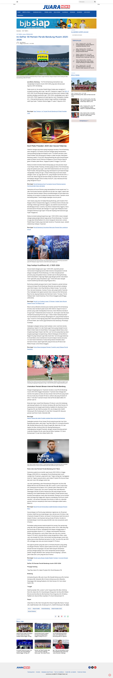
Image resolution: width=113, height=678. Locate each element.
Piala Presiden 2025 (57, 608)
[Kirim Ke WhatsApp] (68, 616)
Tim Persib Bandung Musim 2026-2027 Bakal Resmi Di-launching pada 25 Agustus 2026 (60, 635)
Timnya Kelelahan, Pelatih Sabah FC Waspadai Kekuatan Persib (85, 45)
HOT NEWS (19, 34)
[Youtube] (95, 667)
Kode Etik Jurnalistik (70, 672)
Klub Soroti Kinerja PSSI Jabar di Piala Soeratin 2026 (83, 95)
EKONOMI (72, 12)
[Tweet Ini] (58, 616)
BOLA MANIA (57, 12)
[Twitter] (92, 667)
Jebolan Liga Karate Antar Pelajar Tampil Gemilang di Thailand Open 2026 (85, 61)
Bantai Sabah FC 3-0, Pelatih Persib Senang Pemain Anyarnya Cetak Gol (85, 56)
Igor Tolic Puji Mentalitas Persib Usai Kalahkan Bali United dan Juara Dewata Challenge (60, 652)
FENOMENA (20, 15)
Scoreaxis (80, 35)
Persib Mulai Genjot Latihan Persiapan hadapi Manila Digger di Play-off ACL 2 (42, 635)
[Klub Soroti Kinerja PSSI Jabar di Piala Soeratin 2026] (83, 85)
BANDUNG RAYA (37, 12)
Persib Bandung (46, 608)
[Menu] (18, 1)
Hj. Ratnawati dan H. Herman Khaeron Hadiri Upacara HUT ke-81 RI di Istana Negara (85, 67)
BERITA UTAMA (26, 12)
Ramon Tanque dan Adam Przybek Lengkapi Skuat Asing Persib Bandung (46, 418)
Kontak (38, 672)
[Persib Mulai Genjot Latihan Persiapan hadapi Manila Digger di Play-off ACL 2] (43, 627)
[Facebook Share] (55, 616)
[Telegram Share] (65, 616)
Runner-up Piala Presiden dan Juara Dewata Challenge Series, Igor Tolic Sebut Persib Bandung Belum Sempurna (42, 652)
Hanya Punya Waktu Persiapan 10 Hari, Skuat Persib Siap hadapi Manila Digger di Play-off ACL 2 (24, 635)
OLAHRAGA (65, 12)
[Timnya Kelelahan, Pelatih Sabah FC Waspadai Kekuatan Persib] (75, 108)
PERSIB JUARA (48, 12)
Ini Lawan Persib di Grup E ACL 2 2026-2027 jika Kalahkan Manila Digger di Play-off (24, 652)
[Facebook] (89, 667)
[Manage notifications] (110, 675)
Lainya (24, 34)
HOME (18, 12)
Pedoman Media (82, 672)
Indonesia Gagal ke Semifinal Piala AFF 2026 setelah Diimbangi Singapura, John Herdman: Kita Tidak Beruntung (88, 114)
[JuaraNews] (56, 7)
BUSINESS (79, 12)
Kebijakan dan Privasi (47, 672)
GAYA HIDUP (87, 12)
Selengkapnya (83, 120)
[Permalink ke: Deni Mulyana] (18, 43)
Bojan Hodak (36, 608)
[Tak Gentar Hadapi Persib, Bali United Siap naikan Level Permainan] (75, 101)
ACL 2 (66, 91)
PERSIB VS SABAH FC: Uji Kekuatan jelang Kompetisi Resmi (84, 51)
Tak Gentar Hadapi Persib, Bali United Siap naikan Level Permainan (88, 100)
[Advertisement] (9, 27)
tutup (14, 4)
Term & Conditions (59, 672)
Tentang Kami (31, 672)
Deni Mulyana (22, 42)
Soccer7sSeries (32, 611)
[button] (94, 1)
